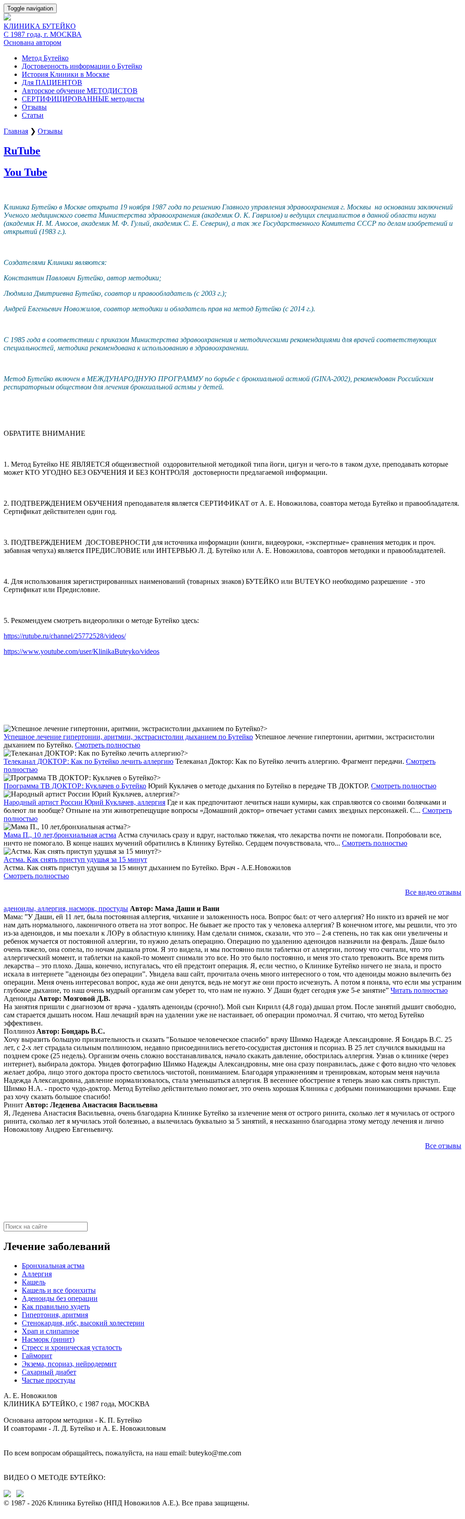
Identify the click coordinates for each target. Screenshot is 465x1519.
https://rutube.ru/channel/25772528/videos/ (65, 636)
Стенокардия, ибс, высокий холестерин (83, 1323)
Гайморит (37, 1356)
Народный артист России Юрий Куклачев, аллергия (84, 802)
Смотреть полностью (107, 745)
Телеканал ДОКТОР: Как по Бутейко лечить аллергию (88, 761)
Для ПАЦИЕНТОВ (52, 82)
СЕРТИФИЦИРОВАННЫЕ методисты (83, 99)
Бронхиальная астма (53, 1266)
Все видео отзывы (433, 892)
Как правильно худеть (56, 1306)
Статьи (33, 115)
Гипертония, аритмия (55, 1315)
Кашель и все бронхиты (59, 1290)
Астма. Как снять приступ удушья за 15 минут (75, 859)
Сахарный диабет (49, 1372)
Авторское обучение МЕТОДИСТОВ (80, 91)
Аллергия (37, 1274)
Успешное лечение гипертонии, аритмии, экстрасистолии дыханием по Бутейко (128, 737)
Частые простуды (48, 1380)
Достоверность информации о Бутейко (82, 66)
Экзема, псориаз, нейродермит (69, 1364)
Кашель (33, 1282)
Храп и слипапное (50, 1331)
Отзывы (34, 107)
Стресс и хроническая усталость (72, 1347)
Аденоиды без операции (60, 1298)
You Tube (25, 172)
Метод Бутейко (45, 58)
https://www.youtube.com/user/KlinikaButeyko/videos (81, 651)
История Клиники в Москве (65, 74)
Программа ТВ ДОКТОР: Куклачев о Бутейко (75, 786)
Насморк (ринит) (48, 1339)
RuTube (22, 151)
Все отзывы (443, 1146)
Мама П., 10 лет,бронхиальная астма (60, 835)
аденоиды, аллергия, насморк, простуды (66, 908)
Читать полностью (419, 990)
